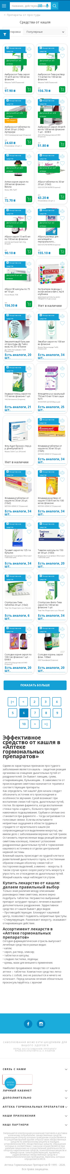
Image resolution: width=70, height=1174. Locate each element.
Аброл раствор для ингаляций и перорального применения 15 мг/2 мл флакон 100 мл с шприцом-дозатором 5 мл (50, 239)
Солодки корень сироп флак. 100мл (50, 655)
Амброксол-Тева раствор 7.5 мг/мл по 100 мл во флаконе (51, 77)
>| (46, 724)
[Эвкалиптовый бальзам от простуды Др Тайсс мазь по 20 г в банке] (18, 326)
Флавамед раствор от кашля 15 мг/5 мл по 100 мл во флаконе (51, 500)
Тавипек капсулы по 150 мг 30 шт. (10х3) (50, 551)
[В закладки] (29, 56)
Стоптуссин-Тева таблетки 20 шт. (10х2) (16, 603)
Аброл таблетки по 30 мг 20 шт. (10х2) (51, 183)
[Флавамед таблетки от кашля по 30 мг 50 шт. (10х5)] (51, 431)
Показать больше (35, 685)
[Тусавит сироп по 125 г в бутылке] (18, 535)
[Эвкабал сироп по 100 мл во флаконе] (51, 326)
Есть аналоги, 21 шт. (18, 408)
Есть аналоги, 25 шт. (51, 408)
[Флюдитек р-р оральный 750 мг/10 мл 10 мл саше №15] (51, 379)
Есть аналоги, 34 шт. (51, 356)
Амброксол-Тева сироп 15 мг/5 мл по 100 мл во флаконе (17, 77)
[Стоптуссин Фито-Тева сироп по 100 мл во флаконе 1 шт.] (51, 587)
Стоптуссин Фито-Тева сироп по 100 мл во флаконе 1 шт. (50, 605)
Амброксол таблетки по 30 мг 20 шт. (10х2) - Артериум (17, 129)
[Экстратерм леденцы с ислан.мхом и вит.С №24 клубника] (51, 274)
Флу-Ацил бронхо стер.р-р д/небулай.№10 (18, 447)
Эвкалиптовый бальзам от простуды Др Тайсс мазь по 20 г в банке (17, 344)
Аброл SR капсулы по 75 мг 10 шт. (17, 290)
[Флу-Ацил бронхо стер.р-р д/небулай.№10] (18, 431)
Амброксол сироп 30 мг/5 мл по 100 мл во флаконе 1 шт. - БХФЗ (51, 129)
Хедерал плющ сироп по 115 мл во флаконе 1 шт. (18, 395)
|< (12, 702)
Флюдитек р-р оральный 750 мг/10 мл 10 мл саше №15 (51, 396)
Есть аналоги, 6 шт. (17, 617)
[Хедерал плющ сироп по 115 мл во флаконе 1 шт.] (18, 379)
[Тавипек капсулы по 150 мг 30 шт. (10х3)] (51, 535)
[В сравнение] (29, 49)
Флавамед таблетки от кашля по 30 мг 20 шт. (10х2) (17, 500)
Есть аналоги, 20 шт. (18, 356)
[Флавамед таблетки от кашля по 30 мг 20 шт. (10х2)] (18, 483)
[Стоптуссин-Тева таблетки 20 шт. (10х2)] (18, 587)
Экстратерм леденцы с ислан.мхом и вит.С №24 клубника (51, 291)
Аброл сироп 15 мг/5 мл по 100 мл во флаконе (17, 237)
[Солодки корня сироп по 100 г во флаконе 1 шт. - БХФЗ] (18, 639)
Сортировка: (13, 31)
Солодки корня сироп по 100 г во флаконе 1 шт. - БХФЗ (18, 657)
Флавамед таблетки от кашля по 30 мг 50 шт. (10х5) (50, 448)
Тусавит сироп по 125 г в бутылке (18, 551)
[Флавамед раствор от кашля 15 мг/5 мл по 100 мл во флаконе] (51, 483)
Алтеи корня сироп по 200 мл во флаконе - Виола (17, 184)
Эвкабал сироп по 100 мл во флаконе (51, 342)
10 (24, 724)
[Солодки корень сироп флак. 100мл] (51, 639)
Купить (29, 89)
